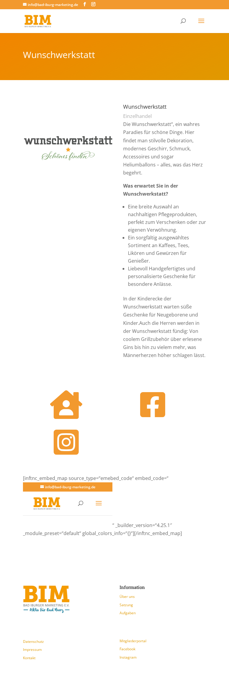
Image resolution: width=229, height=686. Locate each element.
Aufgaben (128, 612)
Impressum (32, 649)
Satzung (126, 604)
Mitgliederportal (133, 640)
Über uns (127, 596)
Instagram (128, 657)
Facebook (127, 648)
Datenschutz (33, 641)
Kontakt (29, 657)
